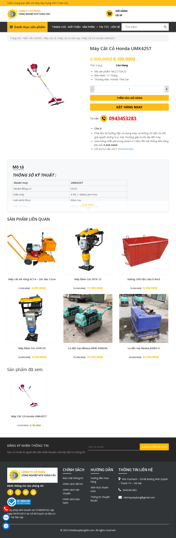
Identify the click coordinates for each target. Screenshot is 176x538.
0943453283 (122, 118)
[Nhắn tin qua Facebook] (6, 526)
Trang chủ (59, 26)
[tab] (20, 167)
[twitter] (25, 492)
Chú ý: (98, 128)
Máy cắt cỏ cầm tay (69, 38)
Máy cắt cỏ (50, 38)
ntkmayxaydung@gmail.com (139, 497)
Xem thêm (88, 204)
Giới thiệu (74, 26)
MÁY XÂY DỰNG (32, 38)
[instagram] (17, 492)
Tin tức (104, 26)
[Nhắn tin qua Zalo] (6, 517)
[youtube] (33, 492)
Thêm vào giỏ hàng (129, 98)
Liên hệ (115, 26)
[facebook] (10, 492)
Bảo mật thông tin (73, 478)
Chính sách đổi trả (73, 484)
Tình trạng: (96, 65)
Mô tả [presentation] (18, 167)
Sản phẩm (88, 26)
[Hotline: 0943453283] (6, 508)
